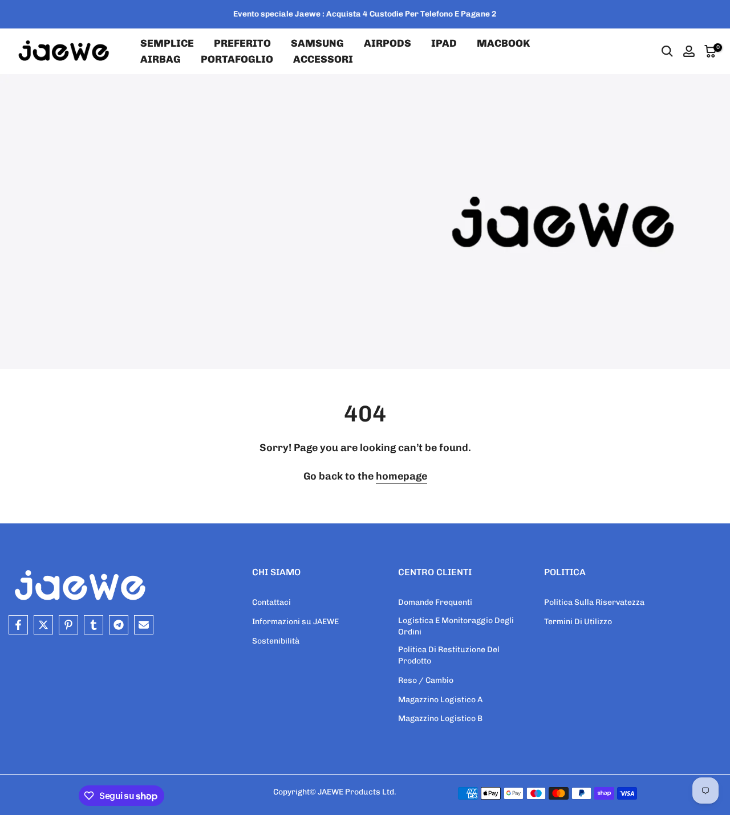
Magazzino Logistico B (440, 718)
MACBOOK (503, 43)
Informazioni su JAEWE (295, 621)
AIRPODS (387, 43)
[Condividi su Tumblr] (93, 624)
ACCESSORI (323, 59)
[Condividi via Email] (143, 624)
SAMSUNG (317, 43)
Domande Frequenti (435, 602)
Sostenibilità (275, 641)
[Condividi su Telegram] (118, 624)
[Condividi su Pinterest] (68, 624)
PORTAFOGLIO (237, 59)
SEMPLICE (167, 43)
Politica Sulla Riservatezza (594, 602)
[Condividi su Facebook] (18, 624)
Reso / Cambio (425, 680)
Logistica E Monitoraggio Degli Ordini (456, 626)
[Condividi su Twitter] (43, 624)
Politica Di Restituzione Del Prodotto (449, 655)
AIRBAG (160, 59)
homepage (401, 476)
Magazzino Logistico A (440, 700)
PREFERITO (242, 43)
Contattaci (271, 602)
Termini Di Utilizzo (578, 621)
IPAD (444, 43)
